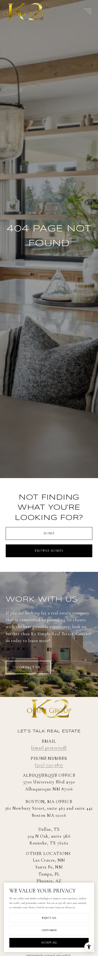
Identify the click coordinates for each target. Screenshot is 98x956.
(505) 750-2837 (49, 765)
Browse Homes (49, 551)
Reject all (49, 917)
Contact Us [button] (28, 667)
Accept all (49, 942)
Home (49, 533)
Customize (49, 930)
